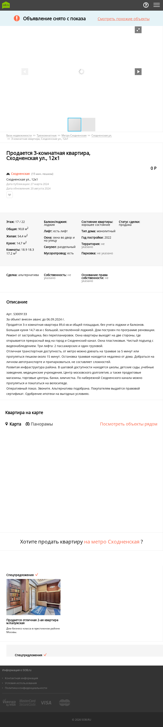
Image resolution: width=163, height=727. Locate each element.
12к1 (34, 179)
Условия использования (21, 683)
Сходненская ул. (18, 179)
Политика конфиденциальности (26, 688)
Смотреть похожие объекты (124, 19)
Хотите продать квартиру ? (81, 541)
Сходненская (20, 173)
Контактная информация (21, 678)
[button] (138, 29)
